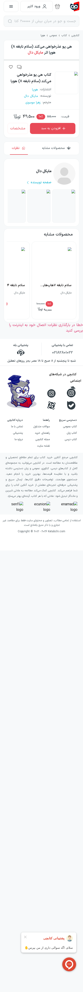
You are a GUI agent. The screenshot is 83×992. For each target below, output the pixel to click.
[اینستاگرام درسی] (71, 391)
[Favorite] (11, 67)
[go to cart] (57, 6)
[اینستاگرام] (51, 393)
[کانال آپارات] (51, 405)
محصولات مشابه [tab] (53, 148)
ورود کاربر (33, 6)
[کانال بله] (71, 405)
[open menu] (11, 6)
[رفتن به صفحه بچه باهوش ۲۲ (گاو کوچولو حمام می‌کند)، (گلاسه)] (63, 206)
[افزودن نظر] (19, 67)
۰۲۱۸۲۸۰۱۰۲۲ (62, 352)
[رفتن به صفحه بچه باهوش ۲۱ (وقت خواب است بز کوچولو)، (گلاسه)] (38, 206)
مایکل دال (35, 52)
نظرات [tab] (16, 148)
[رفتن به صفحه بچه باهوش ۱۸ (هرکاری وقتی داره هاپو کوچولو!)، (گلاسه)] (14, 206)
